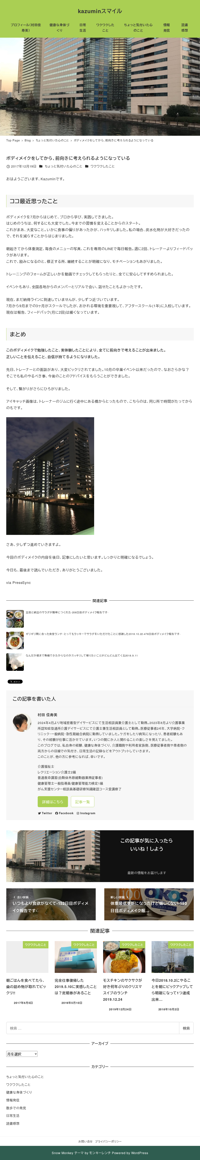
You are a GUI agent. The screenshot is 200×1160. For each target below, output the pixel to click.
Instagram (88, 813)
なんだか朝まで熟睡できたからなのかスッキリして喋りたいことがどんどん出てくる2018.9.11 (82, 655)
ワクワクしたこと (103, 166)
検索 (186, 1028)
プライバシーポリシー (108, 1141)
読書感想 (13, 1123)
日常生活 (13, 1115)
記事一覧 (82, 801)
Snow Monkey (62, 1153)
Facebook (66, 813)
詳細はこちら (52, 801)
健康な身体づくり (19, 1092)
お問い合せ (85, 1141)
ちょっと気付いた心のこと (63, 166)
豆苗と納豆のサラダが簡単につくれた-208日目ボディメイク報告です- (67, 612)
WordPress (139, 1153)
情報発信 (13, 1100)
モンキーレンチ (100, 1153)
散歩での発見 (16, 1108)
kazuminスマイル (100, 11)
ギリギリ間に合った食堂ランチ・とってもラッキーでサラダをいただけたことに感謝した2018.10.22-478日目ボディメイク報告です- (103, 634)
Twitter (47, 813)
